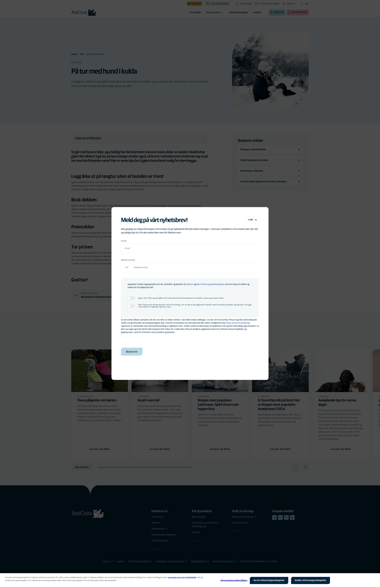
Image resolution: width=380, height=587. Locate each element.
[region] (190, 580)
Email (123, 240)
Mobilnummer (128, 260)
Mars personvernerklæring (238, 323)
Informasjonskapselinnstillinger (233, 581)
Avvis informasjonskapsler (269, 580)
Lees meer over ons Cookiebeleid (182, 578)
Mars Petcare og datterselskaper (210, 284)
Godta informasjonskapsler (310, 580)
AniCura (190, 284)
